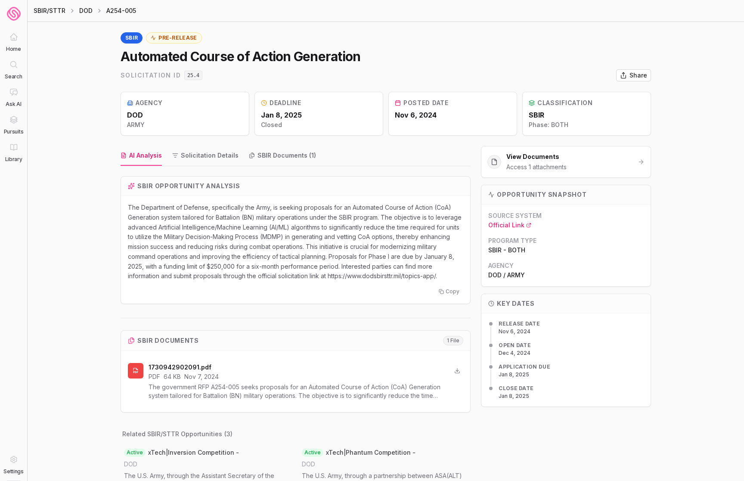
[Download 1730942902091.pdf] (457, 371)
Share (638, 75)
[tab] (141, 156)
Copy (452, 291)
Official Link (506, 225)
